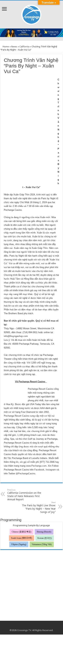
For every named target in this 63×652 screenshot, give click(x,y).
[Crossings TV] (31, 14)
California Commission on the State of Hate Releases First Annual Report (24, 494)
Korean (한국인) (44, 538)
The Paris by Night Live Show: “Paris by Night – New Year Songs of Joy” (39, 507)
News (14, 46)
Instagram (51, 469)
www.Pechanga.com (36, 465)
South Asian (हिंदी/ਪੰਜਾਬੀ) (21, 538)
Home (5, 46)
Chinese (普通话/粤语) (21, 532)
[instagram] (34, 626)
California (24, 46)
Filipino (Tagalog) (18, 544)
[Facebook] (28, 626)
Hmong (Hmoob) (44, 532)
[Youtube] (31, 626)
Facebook (39, 469)
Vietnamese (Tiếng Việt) (42, 544)
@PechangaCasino (25, 473)
